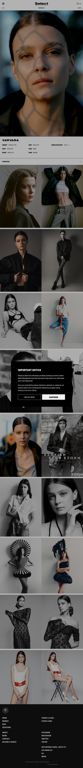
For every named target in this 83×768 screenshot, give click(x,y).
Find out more (29, 397)
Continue (53, 397)
